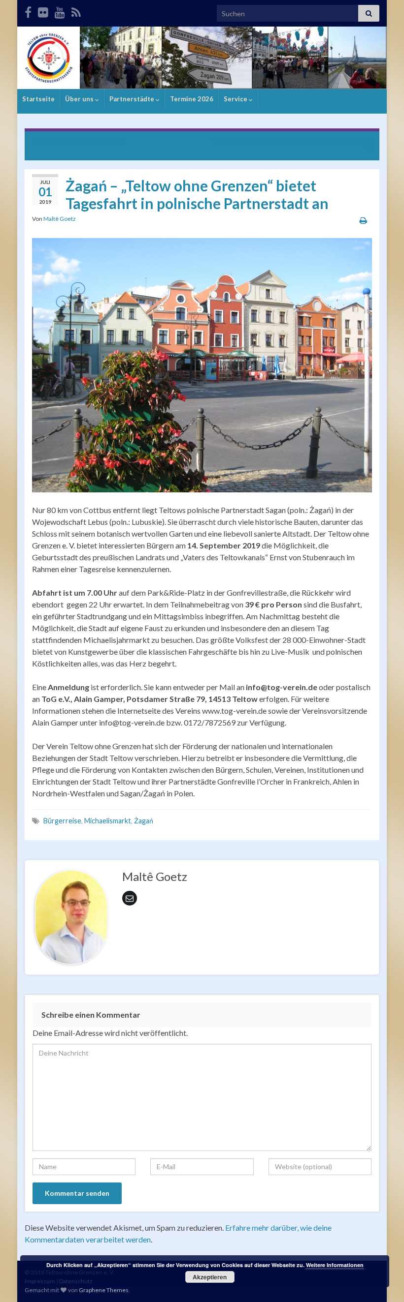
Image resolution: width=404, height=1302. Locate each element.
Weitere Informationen (335, 1265)
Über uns (80, 99)
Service (236, 99)
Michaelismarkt (107, 821)
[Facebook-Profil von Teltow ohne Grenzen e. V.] (28, 10)
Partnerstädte (132, 99)
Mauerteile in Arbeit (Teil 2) (84, 140)
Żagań (143, 821)
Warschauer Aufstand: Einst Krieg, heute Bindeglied (291, 140)
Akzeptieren (210, 1276)
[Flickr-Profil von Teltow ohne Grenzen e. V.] (43, 10)
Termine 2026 (191, 99)
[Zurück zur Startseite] (202, 58)
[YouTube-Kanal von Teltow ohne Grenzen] (60, 10)
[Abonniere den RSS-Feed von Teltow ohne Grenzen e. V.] (76, 10)
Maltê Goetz (59, 218)
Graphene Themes (104, 1290)
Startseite (38, 99)
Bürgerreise (62, 821)
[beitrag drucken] (363, 220)
